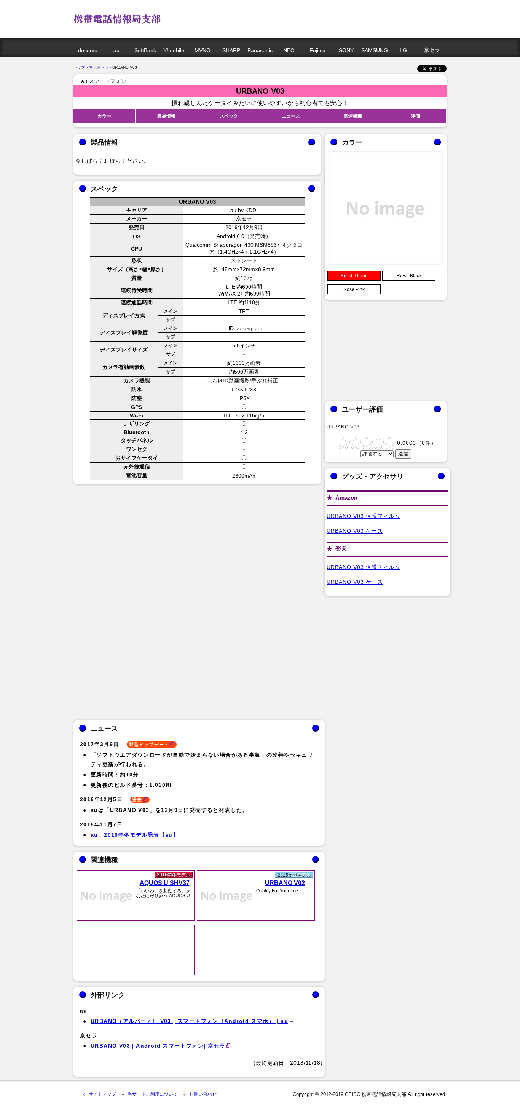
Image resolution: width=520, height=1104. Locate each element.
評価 (415, 116)
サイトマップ (102, 1094)
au (116, 50)
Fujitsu (317, 50)
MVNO (203, 50)
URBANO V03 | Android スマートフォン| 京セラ (158, 1046)
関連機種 (353, 116)
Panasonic (260, 50)
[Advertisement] (303, 17)
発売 (137, 799)
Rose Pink (354, 289)
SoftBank (145, 50)
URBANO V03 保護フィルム (363, 516)
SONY (346, 50)
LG (403, 50)
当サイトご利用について (153, 1094)
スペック (229, 116)
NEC (288, 50)
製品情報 (166, 116)
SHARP (231, 50)
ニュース (291, 116)
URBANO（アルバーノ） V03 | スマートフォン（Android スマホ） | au (189, 1021)
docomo (87, 50)
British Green (354, 275)
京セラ (432, 50)
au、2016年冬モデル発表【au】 (135, 835)
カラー (104, 116)
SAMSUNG (374, 50)
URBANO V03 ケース (355, 531)
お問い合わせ (203, 1094)
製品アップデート (149, 744)
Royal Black (409, 275)
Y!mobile (173, 50)
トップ (79, 67)
